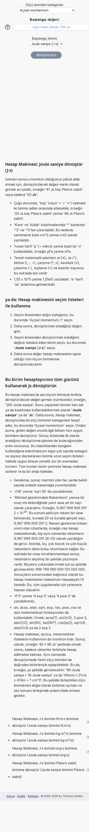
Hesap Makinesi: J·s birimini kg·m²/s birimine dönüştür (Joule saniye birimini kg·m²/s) (47, 737)
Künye (10, 796)
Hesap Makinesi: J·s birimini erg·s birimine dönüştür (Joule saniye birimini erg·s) (44, 751)
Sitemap (33, 796)
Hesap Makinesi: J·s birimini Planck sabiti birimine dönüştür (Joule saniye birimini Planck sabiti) (48, 770)
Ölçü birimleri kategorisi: (45, 5)
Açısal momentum (44, 320)
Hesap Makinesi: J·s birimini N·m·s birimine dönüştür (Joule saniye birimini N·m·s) (45, 722)
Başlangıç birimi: (44, 38)
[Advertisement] (44, 110)
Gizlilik (21, 796)
